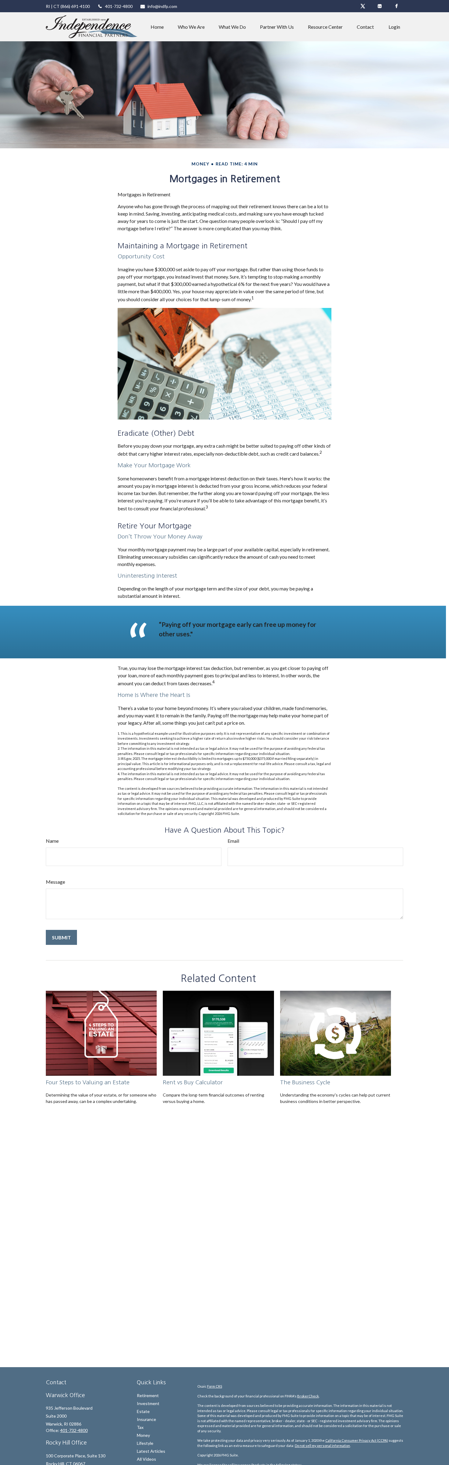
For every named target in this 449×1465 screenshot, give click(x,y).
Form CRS (214, 1386)
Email (233, 841)
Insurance (146, 1419)
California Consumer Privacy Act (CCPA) (356, 1440)
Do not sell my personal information (322, 1446)
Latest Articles (151, 1451)
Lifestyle (145, 1443)
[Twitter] (363, 6)
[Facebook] (396, 6)
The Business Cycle (305, 1082)
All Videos (146, 1459)
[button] (157, 26)
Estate (143, 1411)
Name (52, 841)
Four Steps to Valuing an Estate (88, 1082)
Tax (140, 1427)
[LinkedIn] (379, 6)
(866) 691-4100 (75, 6)
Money (143, 1435)
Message (55, 882)
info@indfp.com (162, 6)
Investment (148, 1403)
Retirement (148, 1395)
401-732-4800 (119, 6)
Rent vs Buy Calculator (193, 1082)
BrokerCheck (308, 1396)
